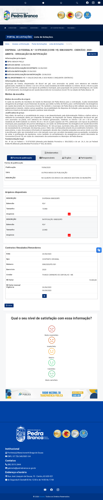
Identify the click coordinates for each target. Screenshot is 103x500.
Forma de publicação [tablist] (22, 158)
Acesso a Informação (20, 44)
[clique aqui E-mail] (45, 489)
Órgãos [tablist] (67, 158)
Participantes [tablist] (86, 158)
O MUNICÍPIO (23, 28)
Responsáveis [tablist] (48, 158)
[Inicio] (5, 27)
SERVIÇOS (44, 28)
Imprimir (93, 54)
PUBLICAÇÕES (71, 28)
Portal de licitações (39, 44)
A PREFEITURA (12, 28)
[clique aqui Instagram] (58, 489)
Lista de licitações (56, 44)
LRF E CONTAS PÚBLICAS (57, 28)
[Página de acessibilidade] (61, 3)
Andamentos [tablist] (52, 153)
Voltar (9, 305)
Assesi (42, 497)
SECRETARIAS (34, 28)
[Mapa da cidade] (51, 411)
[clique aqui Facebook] (51, 489)
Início (7, 44)
